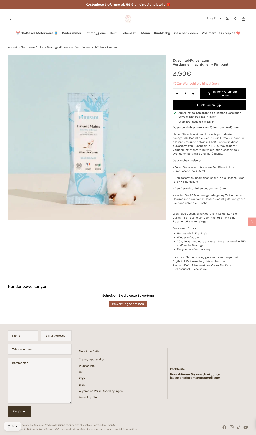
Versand (66, 429)
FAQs (82, 378)
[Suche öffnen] (9, 18)
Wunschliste (87, 366)
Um (81, 372)
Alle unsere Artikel (32, 47)
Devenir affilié (88, 397)
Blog (82, 384)
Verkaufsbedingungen (85, 429)
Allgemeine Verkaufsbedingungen (101, 391)
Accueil (12, 47)
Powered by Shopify (104, 425)
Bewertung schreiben (128, 304)
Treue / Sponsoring (91, 359)
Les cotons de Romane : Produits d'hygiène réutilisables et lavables (54, 425)
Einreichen (19, 411)
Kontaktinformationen (127, 429)
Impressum (106, 429)
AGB (56, 429)
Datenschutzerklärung (39, 429)
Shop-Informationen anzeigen (196, 121)
